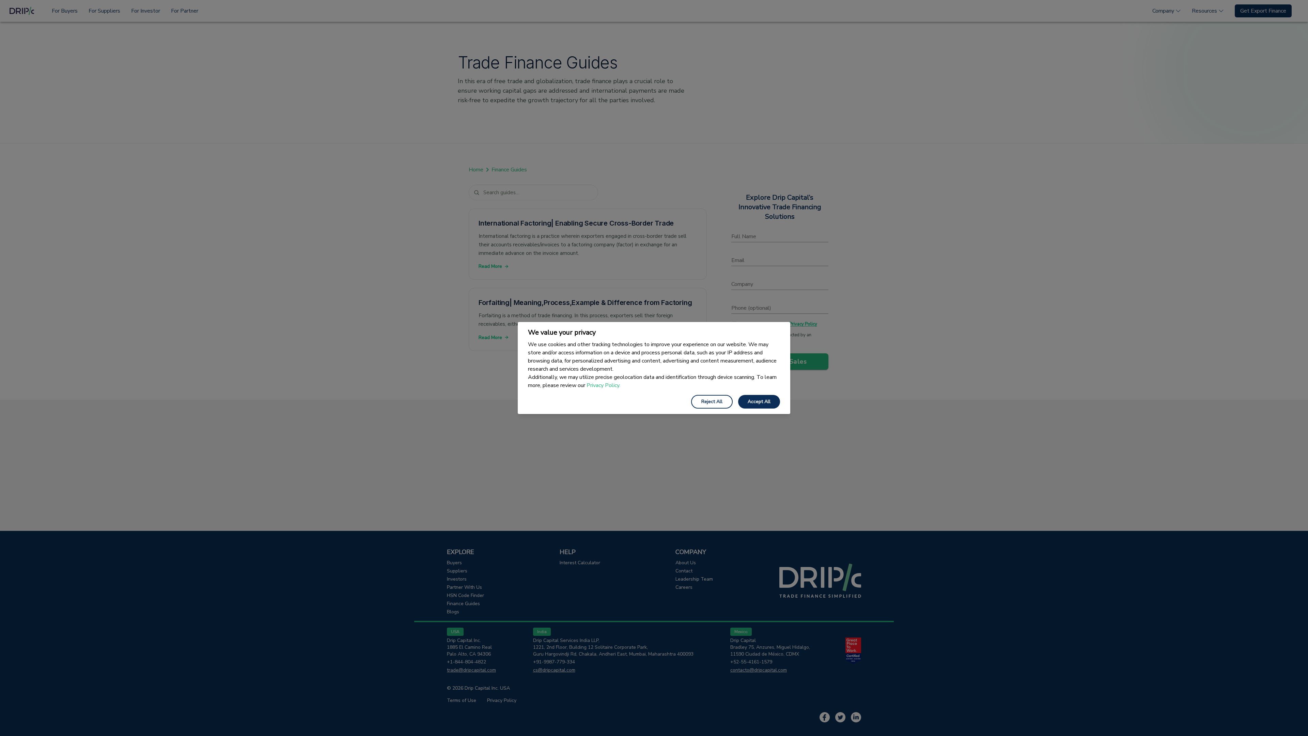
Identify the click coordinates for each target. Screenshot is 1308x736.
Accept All (759, 401)
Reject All (711, 401)
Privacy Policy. (603, 385)
